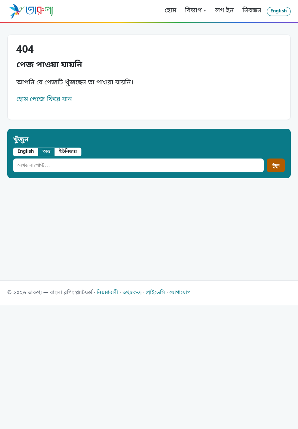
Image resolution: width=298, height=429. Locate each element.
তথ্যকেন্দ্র (132, 292)
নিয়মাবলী (107, 292)
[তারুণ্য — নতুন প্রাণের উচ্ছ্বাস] (30, 11)
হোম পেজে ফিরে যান (44, 99)
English (278, 11)
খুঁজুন (20, 139)
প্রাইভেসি (155, 292)
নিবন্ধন (251, 10)
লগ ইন (224, 10)
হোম (170, 10)
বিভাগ (193, 10)
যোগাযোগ (179, 292)
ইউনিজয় (68, 151)
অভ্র (47, 151)
